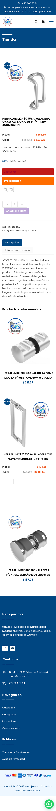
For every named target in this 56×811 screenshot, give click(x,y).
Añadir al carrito (16, 211)
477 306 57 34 (30, 3)
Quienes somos (11, 728)
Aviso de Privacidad (13, 759)
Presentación (12, 180)
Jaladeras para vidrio (26, 230)
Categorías (9, 714)
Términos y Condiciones (16, 752)
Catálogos (8, 707)
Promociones (10, 721)
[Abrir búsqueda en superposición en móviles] (36, 21)
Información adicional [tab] (17, 250)
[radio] (5, 189)
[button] (49, 804)
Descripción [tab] (12, 242)
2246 (5, 160)
